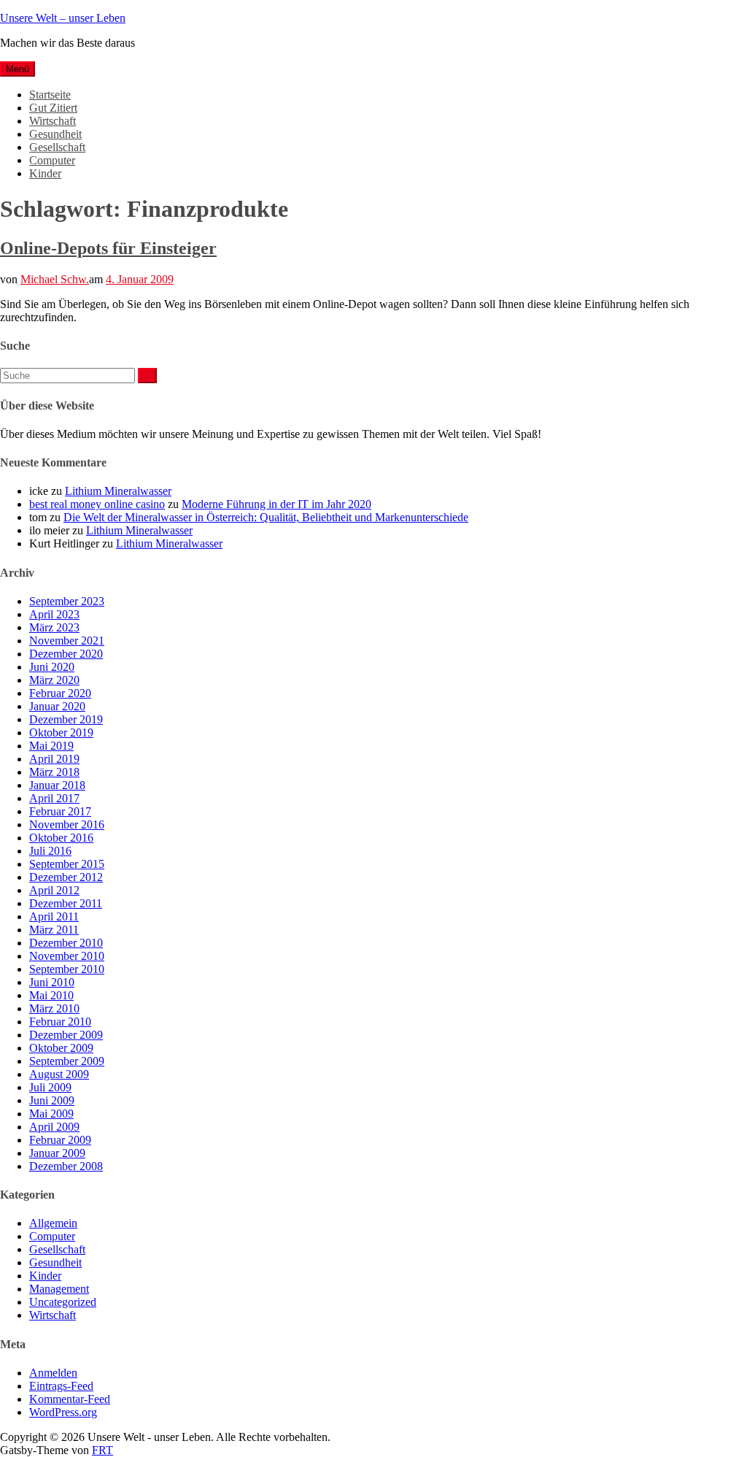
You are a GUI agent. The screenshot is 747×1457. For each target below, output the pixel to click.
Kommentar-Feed (69, 1399)
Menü (17, 69)
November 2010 (66, 956)
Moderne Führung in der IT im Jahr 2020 (276, 504)
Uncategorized (62, 1302)
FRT (102, 1450)
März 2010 (54, 1008)
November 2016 (66, 824)
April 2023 (54, 614)
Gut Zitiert (53, 107)
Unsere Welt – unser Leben (62, 18)
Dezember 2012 (66, 877)
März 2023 (54, 627)
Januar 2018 (57, 785)
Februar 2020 (60, 693)
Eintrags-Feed (61, 1386)
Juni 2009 (51, 1100)
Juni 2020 (51, 667)
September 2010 (66, 969)
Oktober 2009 (61, 1048)
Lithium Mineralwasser (118, 491)
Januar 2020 (57, 706)
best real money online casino (97, 504)
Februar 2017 (60, 811)
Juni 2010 (51, 982)
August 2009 (59, 1074)
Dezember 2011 (65, 903)
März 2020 (54, 680)
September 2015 (66, 864)
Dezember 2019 (66, 719)
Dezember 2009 (66, 1035)
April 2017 (54, 798)
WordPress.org (63, 1412)
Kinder (45, 173)
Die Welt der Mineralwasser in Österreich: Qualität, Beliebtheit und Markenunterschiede (265, 517)
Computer (52, 160)
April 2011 (54, 916)
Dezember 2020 (66, 653)
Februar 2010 (60, 1021)
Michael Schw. (54, 279)
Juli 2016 (50, 851)
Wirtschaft (52, 121)
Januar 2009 (57, 1153)
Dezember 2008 (66, 1166)
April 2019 (54, 759)
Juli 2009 (50, 1087)
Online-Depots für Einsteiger (108, 248)
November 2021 (66, 640)
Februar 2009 (60, 1140)
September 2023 (66, 601)
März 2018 (54, 772)
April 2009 (54, 1126)
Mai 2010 (51, 995)
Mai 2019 (51, 745)
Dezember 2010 (66, 943)
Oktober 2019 (61, 732)
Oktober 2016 (61, 837)
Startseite (50, 94)
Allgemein (53, 1223)
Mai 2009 (51, 1113)
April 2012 (54, 890)
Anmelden (53, 1372)
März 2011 (54, 929)
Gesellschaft (57, 147)
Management (59, 1289)
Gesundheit (55, 134)
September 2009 (66, 1061)
